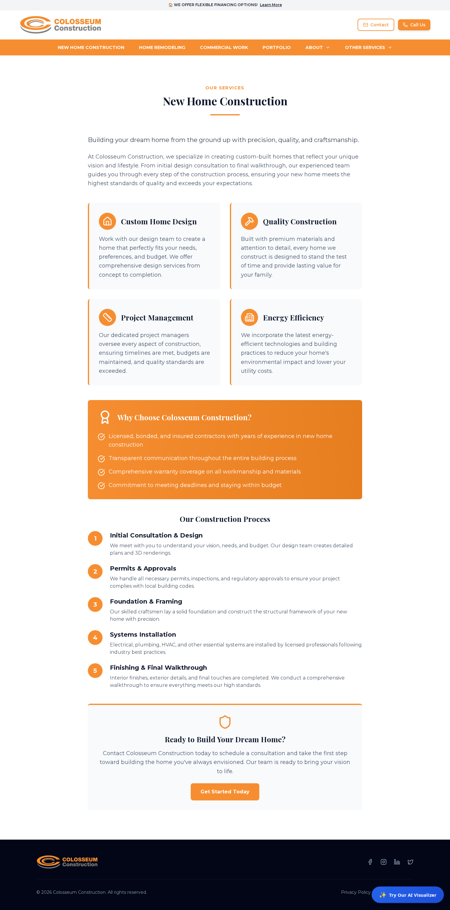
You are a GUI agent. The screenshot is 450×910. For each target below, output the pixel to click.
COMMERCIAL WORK (224, 47)
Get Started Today (225, 792)
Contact (379, 25)
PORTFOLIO (277, 47)
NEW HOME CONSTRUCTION (91, 47)
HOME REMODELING (162, 47)
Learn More (271, 4)
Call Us (418, 25)
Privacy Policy (356, 892)
